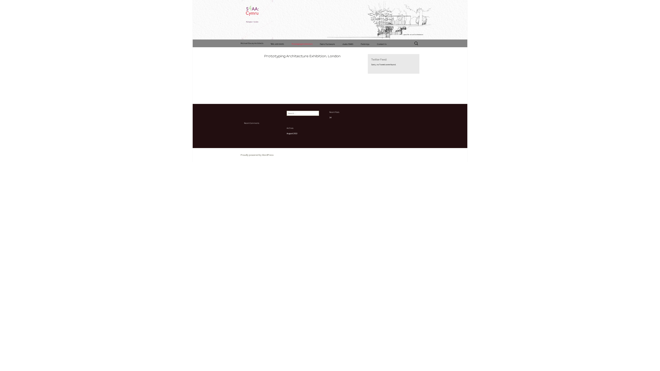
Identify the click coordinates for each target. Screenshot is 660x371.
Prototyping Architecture (302, 43)
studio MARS (347, 44)
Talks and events (277, 43)
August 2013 (292, 133)
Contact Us (382, 44)
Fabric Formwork (327, 44)
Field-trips (365, 44)
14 (330, 117)
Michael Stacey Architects (252, 43)
